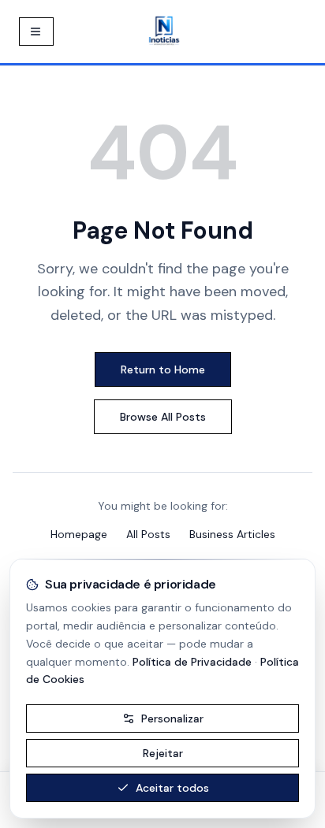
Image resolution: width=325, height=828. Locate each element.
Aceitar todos (172, 788)
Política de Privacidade (192, 662)
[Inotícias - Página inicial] (164, 31)
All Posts (148, 534)
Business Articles (232, 534)
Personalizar (172, 718)
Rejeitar (163, 753)
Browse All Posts (163, 417)
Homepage (78, 534)
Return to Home (163, 369)
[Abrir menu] (36, 31)
